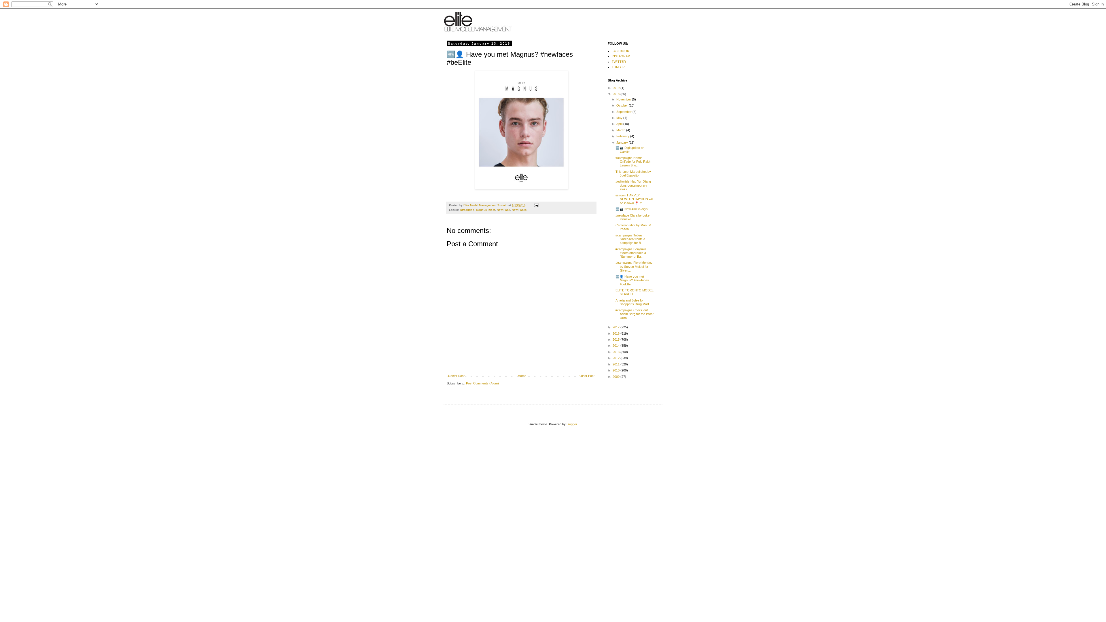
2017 (616, 327)
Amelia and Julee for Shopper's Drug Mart (632, 302)
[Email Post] (536, 205)
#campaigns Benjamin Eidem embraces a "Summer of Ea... (631, 252)
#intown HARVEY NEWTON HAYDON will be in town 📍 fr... (634, 199)
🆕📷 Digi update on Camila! (630, 149)
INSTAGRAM (621, 56)
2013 (616, 352)
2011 (616, 364)
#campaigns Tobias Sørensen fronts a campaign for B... (630, 239)
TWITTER (619, 61)
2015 (616, 339)
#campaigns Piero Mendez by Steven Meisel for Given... (634, 266)
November (624, 99)
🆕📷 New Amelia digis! (632, 209)
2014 (616, 345)
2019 (616, 88)
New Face (503, 209)
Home (522, 376)
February (623, 136)
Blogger (572, 424)
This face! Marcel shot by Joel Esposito (633, 173)
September (624, 111)
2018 (616, 94)
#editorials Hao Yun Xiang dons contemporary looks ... (633, 185)
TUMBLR (618, 67)
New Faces (519, 209)
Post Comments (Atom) (482, 383)
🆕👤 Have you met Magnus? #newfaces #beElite (632, 280)
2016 (616, 333)
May (619, 118)
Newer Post (456, 376)
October (622, 105)
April (619, 124)
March (621, 130)
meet (491, 209)
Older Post (586, 376)
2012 (616, 358)
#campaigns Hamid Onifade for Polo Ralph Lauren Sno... (633, 161)
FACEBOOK (620, 51)
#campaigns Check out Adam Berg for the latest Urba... (635, 313)
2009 (616, 376)
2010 (616, 370)
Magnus (481, 209)
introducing (467, 209)
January (622, 142)
